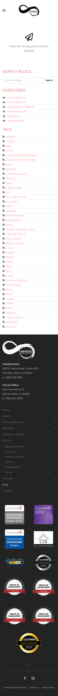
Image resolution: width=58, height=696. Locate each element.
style (8, 145)
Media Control (14, 317)
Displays (10, 312)
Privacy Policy (48, 687)
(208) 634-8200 (14, 398)
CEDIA (9, 303)
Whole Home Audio (19, 106)
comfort (10, 141)
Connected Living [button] (13, 422)
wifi (8, 192)
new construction (16, 196)
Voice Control (13, 238)
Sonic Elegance (15, 215)
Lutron (10, 247)
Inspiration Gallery (13, 434)
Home (6, 409)
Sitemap (34, 687)
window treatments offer (20, 159)
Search (49, 80)
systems (10, 169)
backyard (11, 178)
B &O (9, 206)
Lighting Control (15, 233)
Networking (14, 120)
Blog (5, 484)
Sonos (9, 275)
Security (12, 116)
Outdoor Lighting (16, 280)
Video (9, 266)
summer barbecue (17, 173)
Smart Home (15, 102)
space (9, 183)
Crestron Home (14, 456)
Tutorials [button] (7, 478)
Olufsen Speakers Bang (20, 229)
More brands (12, 467)
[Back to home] (29, 10)
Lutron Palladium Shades (21, 155)
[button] (4, 10)
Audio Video (14, 97)
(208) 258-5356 (13, 377)
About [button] (6, 416)
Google (10, 298)
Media (9, 289)
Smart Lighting (15, 243)
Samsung (11, 321)
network (11, 136)
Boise (9, 164)
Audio (9, 261)
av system (12, 201)
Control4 (10, 451)
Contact (7, 490)
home (9, 150)
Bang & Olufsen (14, 446)
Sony (8, 271)
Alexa (9, 294)
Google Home (14, 220)
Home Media (15, 111)
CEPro (9, 308)
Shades (10, 252)
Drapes (10, 257)
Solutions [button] (7, 428)
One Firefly (20, 687)
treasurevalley (14, 187)
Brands (6, 440)
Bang (9, 224)
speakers (11, 210)
